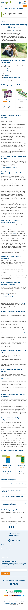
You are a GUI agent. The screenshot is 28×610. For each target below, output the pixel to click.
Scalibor (14, 233)
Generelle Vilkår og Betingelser (8, 601)
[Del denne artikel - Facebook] (9, 527)
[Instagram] (14, 584)
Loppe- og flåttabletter (8, 68)
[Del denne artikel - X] (11, 527)
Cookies (25, 601)
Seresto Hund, (6, 228)
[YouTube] (16, 584)
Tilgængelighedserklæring (11, 603)
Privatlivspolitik (19, 601)
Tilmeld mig (5, 573)
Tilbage (4, 21)
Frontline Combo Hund (8, 296)
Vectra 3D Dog (21, 303)
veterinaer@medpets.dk (17, 523)
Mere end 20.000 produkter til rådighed (14, 8)
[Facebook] (11, 584)
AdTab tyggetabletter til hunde (10, 167)
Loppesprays (6, 75)
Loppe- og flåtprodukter (6, 65)
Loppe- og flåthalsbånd (8, 70)
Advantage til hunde (7, 295)
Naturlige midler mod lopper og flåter (11, 77)
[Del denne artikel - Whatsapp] (13, 527)
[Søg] (25, 6)
